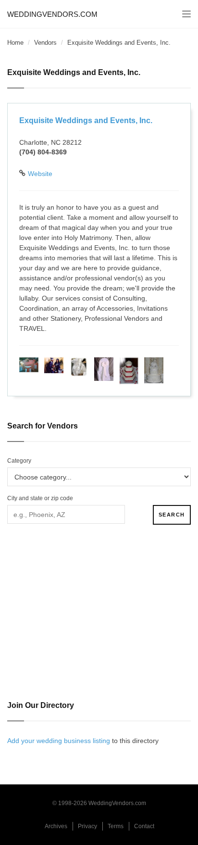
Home (15, 42)
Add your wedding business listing (58, 740)
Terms (116, 826)
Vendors (45, 42)
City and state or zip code (40, 498)
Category (19, 460)
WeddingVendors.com (52, 14)
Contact (144, 826)
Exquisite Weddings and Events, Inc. (85, 120)
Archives (56, 826)
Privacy (87, 826)
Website (40, 173)
